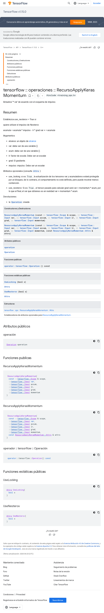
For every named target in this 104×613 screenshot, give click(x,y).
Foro (5, 571)
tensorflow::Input (29, 217)
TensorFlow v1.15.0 (14, 11)
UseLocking (10, 282)
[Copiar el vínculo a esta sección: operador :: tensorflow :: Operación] (50, 448)
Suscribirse (58, 600)
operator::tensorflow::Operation (22, 266)
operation (9, 247)
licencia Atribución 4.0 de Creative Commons (81, 543)
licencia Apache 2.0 (44, 546)
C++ (41, 47)
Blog (5, 567)
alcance (32, 141)
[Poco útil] (99, 47)
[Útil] (95, 47)
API (17, 47)
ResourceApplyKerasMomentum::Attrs (72, 231)
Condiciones (8, 594)
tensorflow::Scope (56, 215)
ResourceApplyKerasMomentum (19, 215)
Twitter (6, 580)
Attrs (36, 171)
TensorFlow (7, 47)
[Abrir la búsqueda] (69, 3)
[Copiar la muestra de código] (98, 341)
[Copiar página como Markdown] (38, 95)
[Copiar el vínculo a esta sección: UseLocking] (20, 480)
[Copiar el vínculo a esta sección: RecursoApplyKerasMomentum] (45, 366)
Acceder (97, 3)
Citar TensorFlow (61, 584)
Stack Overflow (60, 576)
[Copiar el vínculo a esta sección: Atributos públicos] (33, 326)
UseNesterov (10, 291)
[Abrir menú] (4, 3)
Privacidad (20, 594)
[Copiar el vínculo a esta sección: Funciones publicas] (35, 358)
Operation (16, 202)
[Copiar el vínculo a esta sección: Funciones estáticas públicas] (49, 472)
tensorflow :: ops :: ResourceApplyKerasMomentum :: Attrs (29, 310)
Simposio (77, 22)
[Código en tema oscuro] (94, 341)
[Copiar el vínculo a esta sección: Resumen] (19, 112)
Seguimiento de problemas (65, 567)
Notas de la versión (62, 571)
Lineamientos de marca (64, 580)
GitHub (6, 576)
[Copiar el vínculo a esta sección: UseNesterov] (22, 506)
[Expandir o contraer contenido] (20, 54)
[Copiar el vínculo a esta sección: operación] (18, 335)
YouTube (7, 584)
